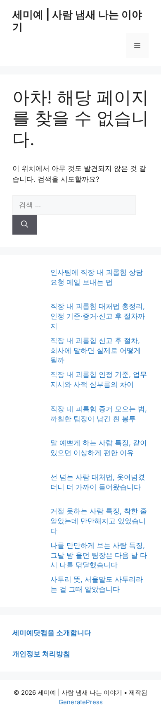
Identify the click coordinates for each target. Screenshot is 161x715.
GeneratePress (81, 702)
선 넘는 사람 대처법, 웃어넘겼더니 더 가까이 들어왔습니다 (97, 482)
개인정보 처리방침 (41, 654)
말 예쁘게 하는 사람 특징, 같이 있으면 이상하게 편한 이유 (98, 448)
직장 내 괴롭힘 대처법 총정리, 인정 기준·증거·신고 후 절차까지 (97, 316)
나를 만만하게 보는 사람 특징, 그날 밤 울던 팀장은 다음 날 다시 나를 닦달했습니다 (98, 555)
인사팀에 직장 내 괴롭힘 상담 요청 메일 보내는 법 (96, 277)
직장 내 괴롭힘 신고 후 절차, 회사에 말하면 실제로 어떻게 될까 (95, 350)
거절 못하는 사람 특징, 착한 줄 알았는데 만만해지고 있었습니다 (98, 521)
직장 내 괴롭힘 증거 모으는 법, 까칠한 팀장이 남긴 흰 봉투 (98, 414)
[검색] (24, 225)
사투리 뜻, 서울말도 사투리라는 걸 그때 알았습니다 (96, 584)
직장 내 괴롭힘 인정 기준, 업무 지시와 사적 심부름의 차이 (98, 379)
